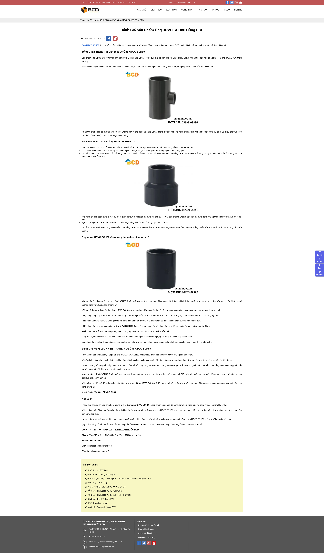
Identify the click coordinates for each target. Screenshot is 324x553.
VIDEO (227, 9)
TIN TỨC (215, 9)
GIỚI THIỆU (156, 9)
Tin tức (94, 20)
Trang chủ (84, 20)
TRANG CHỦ (140, 9)
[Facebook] (227, 2)
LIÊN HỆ (238, 9)
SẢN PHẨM (171, 9)
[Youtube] (240, 2)
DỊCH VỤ (202, 9)
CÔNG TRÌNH (187, 9)
